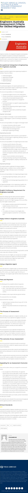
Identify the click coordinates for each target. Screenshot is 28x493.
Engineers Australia (17, 425)
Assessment (3, 425)
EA (10, 425)
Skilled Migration (4, 428)
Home (1, 16)
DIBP (8, 425)
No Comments (4, 39)
